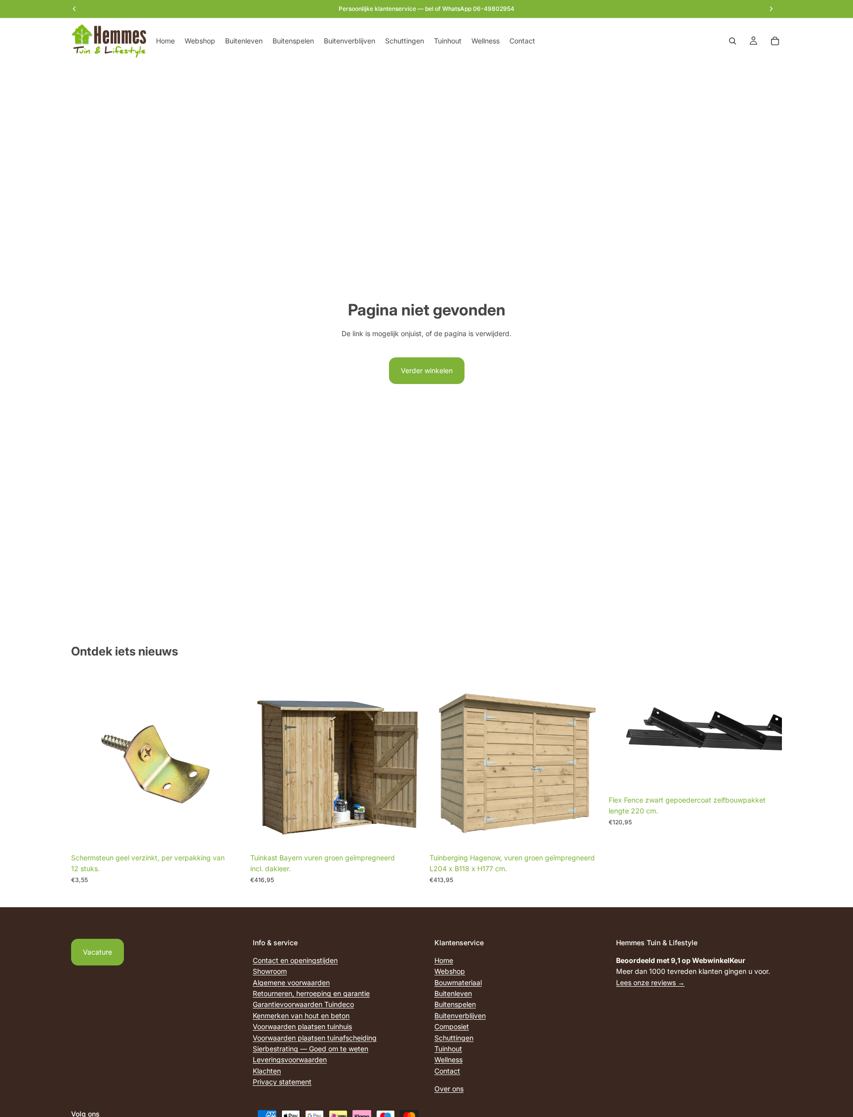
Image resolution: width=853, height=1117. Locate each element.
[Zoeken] (732, 41)
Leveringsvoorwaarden (290, 1059)
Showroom (270, 971)
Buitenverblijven (460, 1015)
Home (443, 960)
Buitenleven (453, 993)
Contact (447, 1071)
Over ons (449, 1088)
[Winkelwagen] (775, 41)
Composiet (451, 1026)
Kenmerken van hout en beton (301, 1015)
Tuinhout (448, 1048)
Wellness (448, 1059)
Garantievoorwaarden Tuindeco (303, 1004)
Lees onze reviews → (650, 982)
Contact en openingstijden (295, 960)
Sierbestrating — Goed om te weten (310, 1048)
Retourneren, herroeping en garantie (311, 993)
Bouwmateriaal (458, 982)
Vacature (97, 952)
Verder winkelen (427, 370)
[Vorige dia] (623, 733)
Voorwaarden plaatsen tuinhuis (302, 1026)
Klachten (267, 1071)
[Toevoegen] (229, 833)
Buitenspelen (455, 1004)
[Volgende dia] (767, 733)
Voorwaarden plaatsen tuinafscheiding (315, 1038)
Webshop (449, 971)
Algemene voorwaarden (291, 982)
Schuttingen (453, 1038)
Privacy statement (282, 1082)
